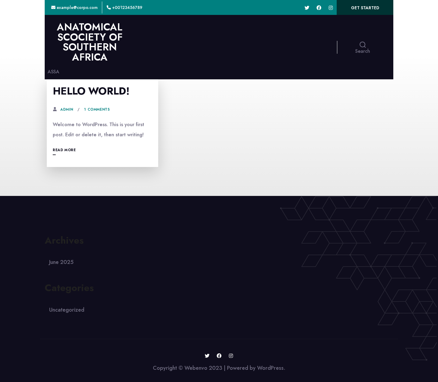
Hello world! (91, 91)
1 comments (97, 109)
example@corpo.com (76, 7)
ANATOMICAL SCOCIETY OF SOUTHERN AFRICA (89, 42)
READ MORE (64, 150)
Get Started (365, 8)
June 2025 (61, 262)
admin (66, 109)
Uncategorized (66, 310)
